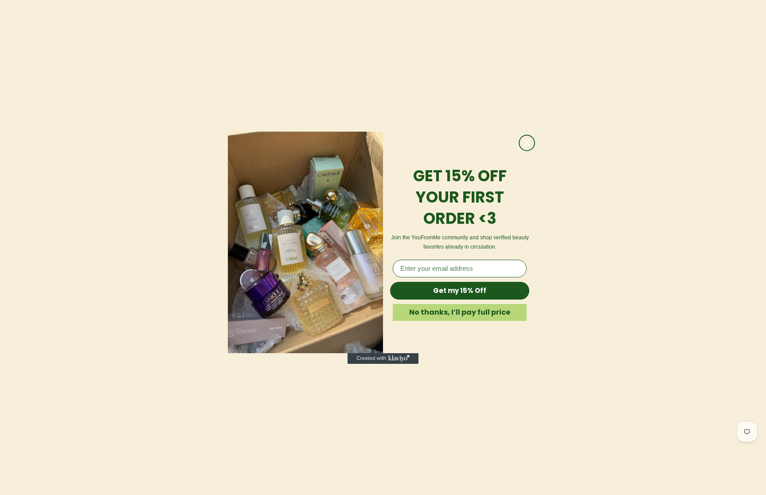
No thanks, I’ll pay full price (459, 312)
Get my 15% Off (459, 290)
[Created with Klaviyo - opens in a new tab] (383, 358)
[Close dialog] (527, 143)
